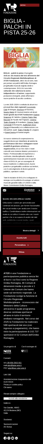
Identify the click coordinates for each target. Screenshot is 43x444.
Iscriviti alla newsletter (18, 398)
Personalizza (20, 245)
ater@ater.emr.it (14, 365)
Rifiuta (21, 252)
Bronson (20, 110)
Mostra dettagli (29, 230)
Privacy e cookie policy (13, 385)
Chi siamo (8, 387)
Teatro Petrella (23, 130)
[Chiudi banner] (39, 190)
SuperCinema (10, 132)
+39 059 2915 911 (14, 363)
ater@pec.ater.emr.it (17, 368)
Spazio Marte (9, 112)
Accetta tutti (21, 238)
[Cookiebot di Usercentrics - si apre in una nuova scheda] (25, 190)
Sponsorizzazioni (11, 424)
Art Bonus (8, 427)
